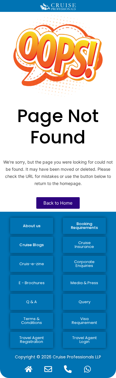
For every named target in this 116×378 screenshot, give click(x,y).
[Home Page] (28, 369)
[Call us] (68, 369)
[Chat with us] (87, 369)
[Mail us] (48, 369)
